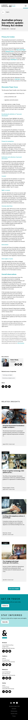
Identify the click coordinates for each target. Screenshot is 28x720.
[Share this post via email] (9, 386)
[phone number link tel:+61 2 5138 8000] (3, 664)
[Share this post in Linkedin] (6, 386)
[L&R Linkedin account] (21, 364)
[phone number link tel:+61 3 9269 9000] (3, 678)
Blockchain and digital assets (9, 378)
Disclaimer (14, 708)
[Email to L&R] (9, 651)
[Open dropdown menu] (25, 5)
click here (17, 79)
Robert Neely (14, 360)
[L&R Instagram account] (17, 702)
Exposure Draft (10, 51)
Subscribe (5, 622)
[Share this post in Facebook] (3, 386)
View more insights (14, 588)
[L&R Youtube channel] (14, 702)
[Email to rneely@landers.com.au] (18, 364)
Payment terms (14, 713)
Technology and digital (7, 375)
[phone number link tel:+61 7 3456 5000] (3, 651)
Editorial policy (14, 711)
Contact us (5, 605)
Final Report (14, 59)
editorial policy (20, 343)
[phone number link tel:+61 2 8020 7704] (16, 364)
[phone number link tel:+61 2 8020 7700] (3, 691)
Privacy (14, 716)
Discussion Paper (20, 49)
